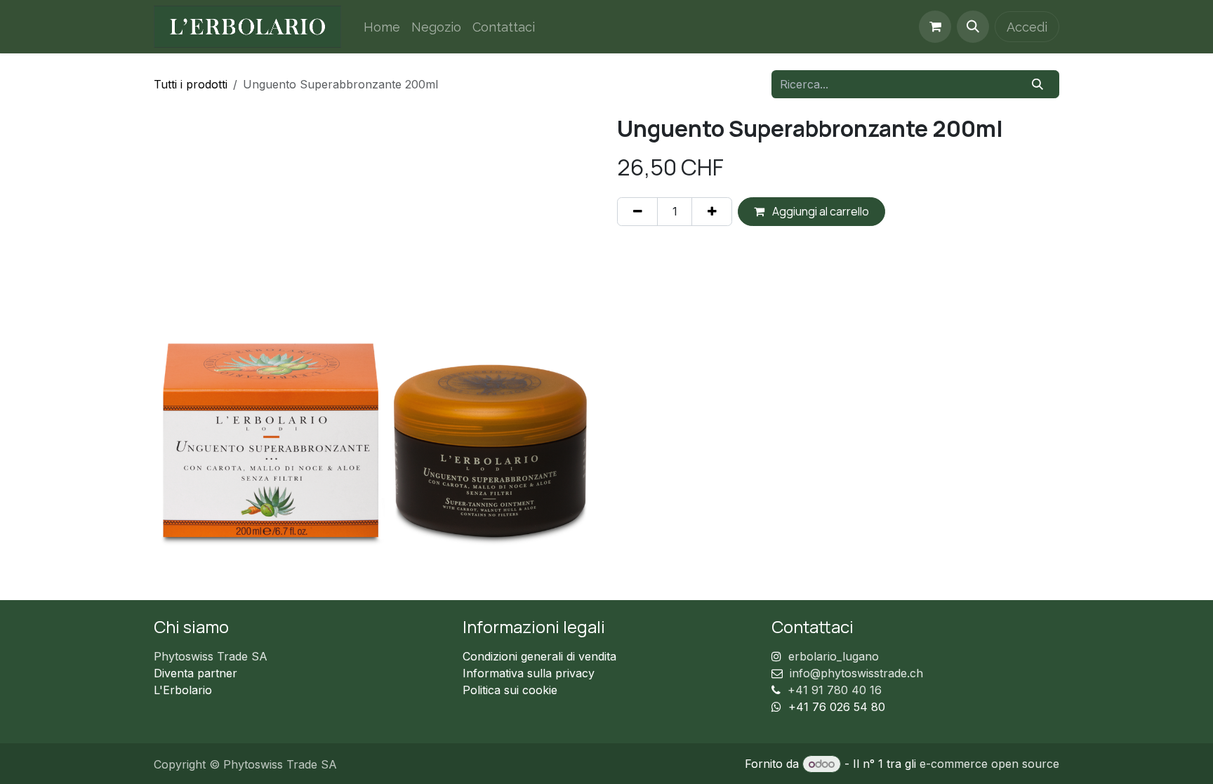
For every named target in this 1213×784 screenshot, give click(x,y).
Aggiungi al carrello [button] (819, 211)
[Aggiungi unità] (711, 211)
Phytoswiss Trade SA (210, 656)
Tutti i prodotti (190, 84)
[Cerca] (1037, 84)
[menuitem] (382, 27)
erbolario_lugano (833, 656)
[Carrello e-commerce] (935, 27)
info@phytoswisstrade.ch (856, 673)
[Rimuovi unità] (637, 211)
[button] (973, 27)
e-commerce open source (989, 764)
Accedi (1027, 27)
